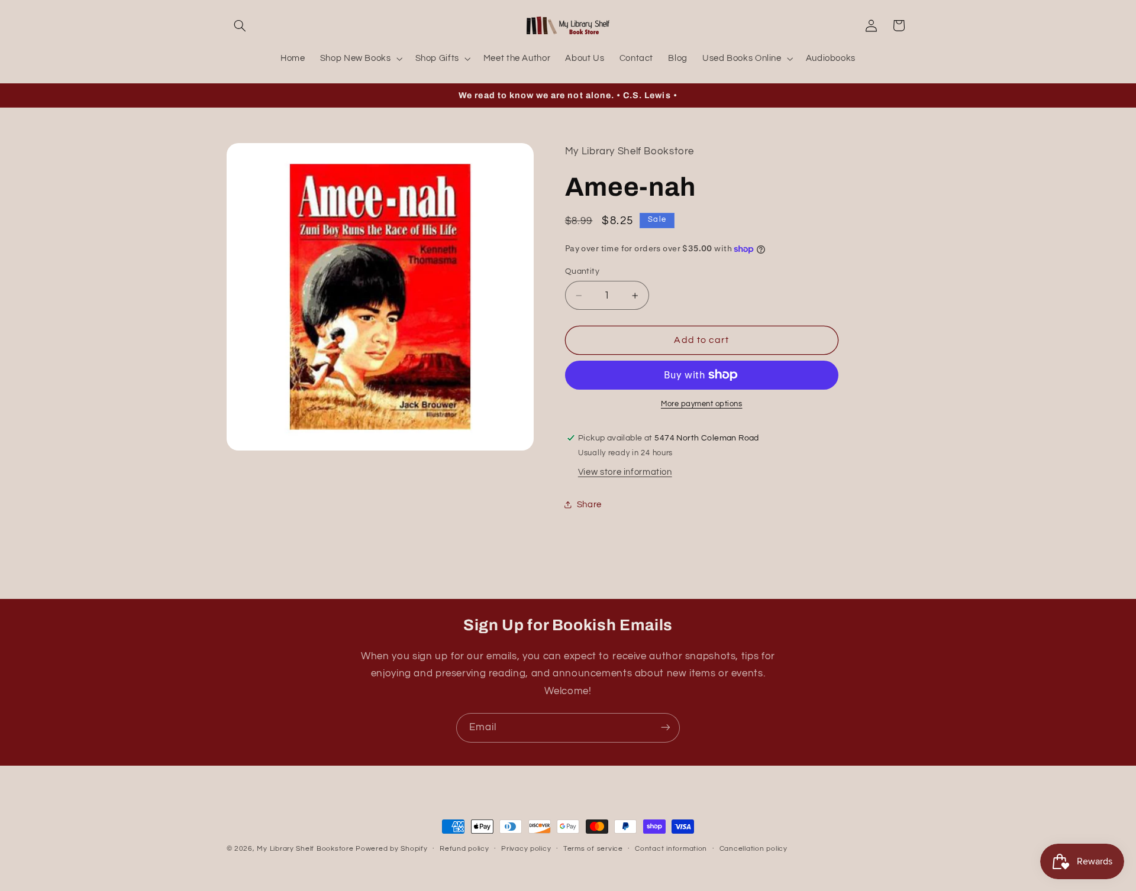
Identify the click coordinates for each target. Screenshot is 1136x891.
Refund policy (464, 849)
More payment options (702, 404)
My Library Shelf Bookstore (305, 848)
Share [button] (589, 504)
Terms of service (593, 849)
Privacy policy (526, 849)
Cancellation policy (753, 849)
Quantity (582, 271)
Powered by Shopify (391, 848)
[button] (240, 25)
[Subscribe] (665, 727)
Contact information (671, 849)
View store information (625, 472)
